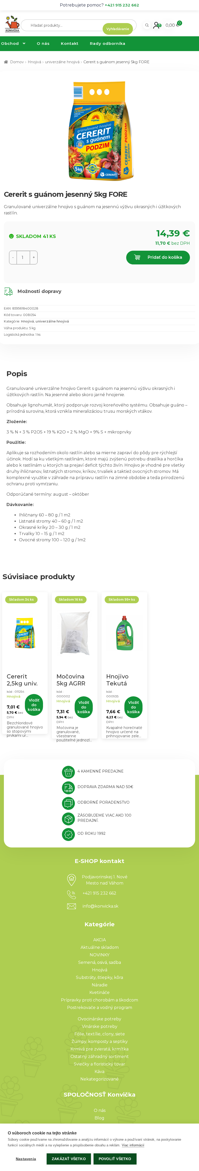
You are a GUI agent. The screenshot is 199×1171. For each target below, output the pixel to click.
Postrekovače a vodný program (99, 1007)
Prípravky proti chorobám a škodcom (99, 1000)
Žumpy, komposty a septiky (100, 1041)
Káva (99, 1071)
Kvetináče (99, 992)
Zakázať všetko (69, 1159)
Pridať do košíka (164, 257)
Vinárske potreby (99, 1026)
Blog (99, 1118)
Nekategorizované (99, 1079)
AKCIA (99, 939)
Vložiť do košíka (34, 705)
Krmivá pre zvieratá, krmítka (99, 1049)
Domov (17, 62)
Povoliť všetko (115, 1159)
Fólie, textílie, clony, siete (99, 1034)
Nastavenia (26, 1159)
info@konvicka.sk (100, 906)
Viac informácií (133, 1145)
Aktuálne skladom (100, 947)
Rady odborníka (107, 43)
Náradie (100, 985)
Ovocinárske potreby (99, 1018)
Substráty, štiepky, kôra (99, 977)
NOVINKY (99, 954)
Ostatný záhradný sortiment (99, 1056)
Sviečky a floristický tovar (99, 1064)
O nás (43, 43)
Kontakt (70, 43)
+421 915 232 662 (122, 5)
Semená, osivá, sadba (99, 962)
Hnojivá (34, 62)
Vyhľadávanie (117, 29)
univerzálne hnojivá (62, 62)
